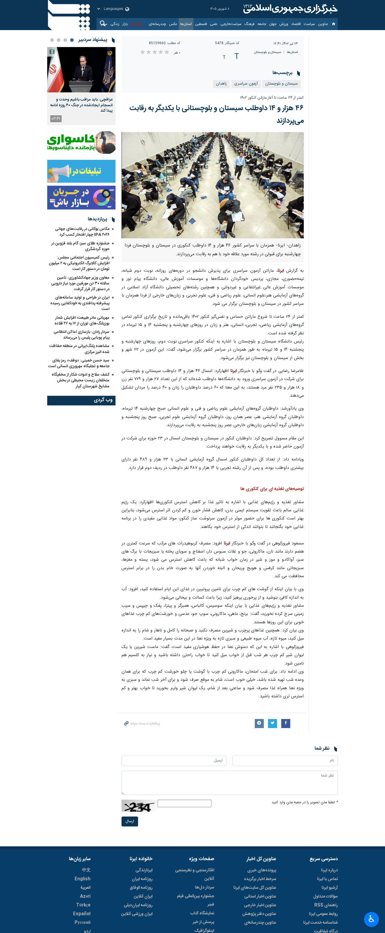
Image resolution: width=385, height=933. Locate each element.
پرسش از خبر (203, 922)
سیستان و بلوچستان (267, 52)
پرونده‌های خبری (261, 870)
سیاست (309, 24)
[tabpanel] (81, 86)
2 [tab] (65, 40)
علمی (213, 24)
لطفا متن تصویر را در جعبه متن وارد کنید (305, 802)
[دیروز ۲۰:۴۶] (81, 69)
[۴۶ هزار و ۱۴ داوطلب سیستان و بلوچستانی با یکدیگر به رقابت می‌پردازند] (213, 185)
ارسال (129, 821)
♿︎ (371, 918)
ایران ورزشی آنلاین (136, 914)
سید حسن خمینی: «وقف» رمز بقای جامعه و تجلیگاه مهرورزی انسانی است (78, 363)
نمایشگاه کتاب (202, 913)
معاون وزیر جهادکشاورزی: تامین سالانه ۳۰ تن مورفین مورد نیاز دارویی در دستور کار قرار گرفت (80, 283)
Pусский (83, 922)
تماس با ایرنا (327, 879)
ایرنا (290, 9)
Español (82, 914)
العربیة (85, 887)
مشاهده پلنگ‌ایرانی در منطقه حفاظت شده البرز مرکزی (79, 349)
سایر (104, 24)
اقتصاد (296, 24)
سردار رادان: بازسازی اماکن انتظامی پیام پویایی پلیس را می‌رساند (81, 335)
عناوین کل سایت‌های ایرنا (254, 887)
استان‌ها (186, 24)
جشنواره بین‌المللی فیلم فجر (195, 900)
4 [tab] (52, 40)
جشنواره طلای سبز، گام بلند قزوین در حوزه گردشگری (80, 246)
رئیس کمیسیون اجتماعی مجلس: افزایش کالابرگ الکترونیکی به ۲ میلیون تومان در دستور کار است (79, 263)
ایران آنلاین (143, 896)
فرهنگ (249, 24)
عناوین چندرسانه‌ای (260, 922)
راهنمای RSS (326, 905)
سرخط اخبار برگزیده (260, 879)
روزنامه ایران (142, 879)
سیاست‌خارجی (231, 24)
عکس (173, 24)
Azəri (85, 896)
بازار (125, 24)
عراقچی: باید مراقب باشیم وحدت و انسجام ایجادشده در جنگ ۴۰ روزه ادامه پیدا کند (81, 105)
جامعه (261, 24)
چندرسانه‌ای (157, 24)
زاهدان (221, 84)
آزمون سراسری (246, 84)
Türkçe (83, 905)
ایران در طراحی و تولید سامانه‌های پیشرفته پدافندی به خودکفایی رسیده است (79, 303)
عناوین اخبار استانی (260, 896)
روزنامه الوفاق (141, 887)
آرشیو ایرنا (330, 887)
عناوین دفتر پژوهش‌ (259, 914)
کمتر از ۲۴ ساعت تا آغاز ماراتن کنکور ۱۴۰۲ (272, 98)
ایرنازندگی (143, 870)
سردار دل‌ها (204, 887)
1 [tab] (72, 40)
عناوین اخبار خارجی (260, 905)
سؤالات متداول (325, 896)
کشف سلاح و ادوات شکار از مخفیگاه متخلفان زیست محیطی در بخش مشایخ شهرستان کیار (80, 380)
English (83, 879)
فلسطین (201, 24)
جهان (272, 24)
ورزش (283, 24)
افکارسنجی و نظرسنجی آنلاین (194, 874)
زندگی (114, 24)
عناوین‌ (323, 24)
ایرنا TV (136, 24)
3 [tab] (58, 40)
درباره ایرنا (329, 870)
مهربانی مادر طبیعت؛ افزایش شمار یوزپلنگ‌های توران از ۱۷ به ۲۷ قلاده (81, 321)
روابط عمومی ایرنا (323, 914)
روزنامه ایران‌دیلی (138, 905)
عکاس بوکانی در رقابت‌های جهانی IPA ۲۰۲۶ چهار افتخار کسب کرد (82, 232)
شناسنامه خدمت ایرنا (320, 922)
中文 (86, 870)
